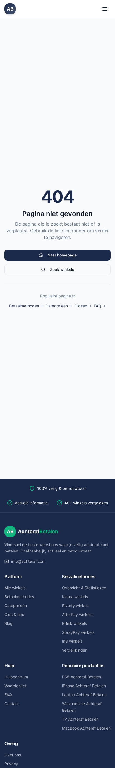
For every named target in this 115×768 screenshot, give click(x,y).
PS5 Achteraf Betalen (81, 676)
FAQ (97, 306)
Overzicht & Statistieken (84, 587)
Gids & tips (14, 614)
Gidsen (81, 306)
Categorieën (56, 306)
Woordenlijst (15, 685)
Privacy (11, 763)
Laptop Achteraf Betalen (84, 694)
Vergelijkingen (74, 650)
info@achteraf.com (28, 561)
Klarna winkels (75, 596)
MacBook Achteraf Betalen (86, 728)
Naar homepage (62, 255)
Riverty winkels (75, 605)
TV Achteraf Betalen (80, 719)
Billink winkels (74, 623)
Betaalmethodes (24, 306)
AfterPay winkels (77, 614)
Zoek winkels (62, 269)
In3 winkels (72, 641)
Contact (11, 703)
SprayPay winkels (78, 632)
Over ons (12, 754)
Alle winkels (14, 587)
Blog (8, 623)
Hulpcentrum (16, 676)
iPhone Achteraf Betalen (84, 685)
